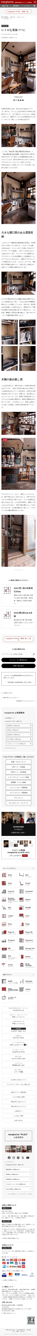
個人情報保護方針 (21, 1329)
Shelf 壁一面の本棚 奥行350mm (19, 151)
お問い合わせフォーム (9, 1313)
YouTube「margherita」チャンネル (19, 682)
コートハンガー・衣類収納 (18, 787)
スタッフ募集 (16, 1331)
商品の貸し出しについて (18, 1106)
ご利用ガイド (18, 1111)
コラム (30, 1194)
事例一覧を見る (18, 666)
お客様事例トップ (10, 718)
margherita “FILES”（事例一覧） (14, 721)
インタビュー (13, 1194)
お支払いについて (7, 1245)
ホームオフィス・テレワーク (18, 803)
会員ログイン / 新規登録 (18, 1092)
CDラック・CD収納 (18, 767)
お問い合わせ (18, 1120)
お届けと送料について (9, 1205)
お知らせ (22, 1331)
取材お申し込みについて (18, 1101)
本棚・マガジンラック (18, 762)
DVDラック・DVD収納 (18, 772)
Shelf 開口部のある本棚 (11, 154)
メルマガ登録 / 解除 (18, 1097)
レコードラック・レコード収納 (18, 777)
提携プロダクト (7, 974)
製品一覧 (5, 6)
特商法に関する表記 (10, 1329)
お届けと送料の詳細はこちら (11, 1238)
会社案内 (29, 1329)
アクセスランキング (10, 748)
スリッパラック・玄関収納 (18, 792)
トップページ (10, 1162)
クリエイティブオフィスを (18, 1084)
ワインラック (18, 798)
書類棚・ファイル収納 (18, 782)
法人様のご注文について (18, 1080)
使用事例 (16, 6)
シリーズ (26, 6)
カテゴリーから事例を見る (18, 660)
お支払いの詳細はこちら (10, 1280)
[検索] (34, 654)
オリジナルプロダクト (9, 868)
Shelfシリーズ (13, 37)
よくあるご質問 (18, 1116)
